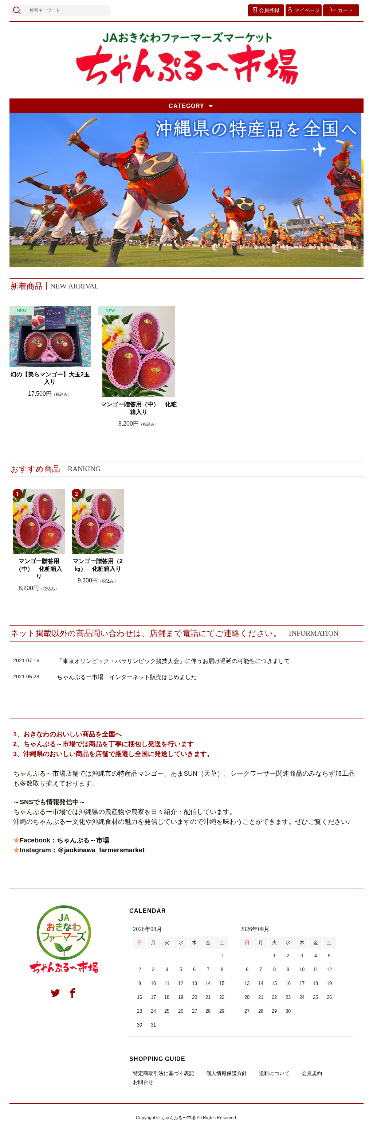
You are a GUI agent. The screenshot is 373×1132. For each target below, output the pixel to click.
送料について (274, 1073)
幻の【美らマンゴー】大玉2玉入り (50, 378)
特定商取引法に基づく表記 (163, 1073)
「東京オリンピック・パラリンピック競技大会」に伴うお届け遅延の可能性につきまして (173, 661)
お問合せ (143, 1082)
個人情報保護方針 (226, 1073)
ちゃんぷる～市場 (83, 840)
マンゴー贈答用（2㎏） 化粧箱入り (98, 565)
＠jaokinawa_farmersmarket (101, 850)
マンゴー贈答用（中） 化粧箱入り (139, 408)
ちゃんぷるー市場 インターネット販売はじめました (127, 677)
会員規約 (312, 1073)
